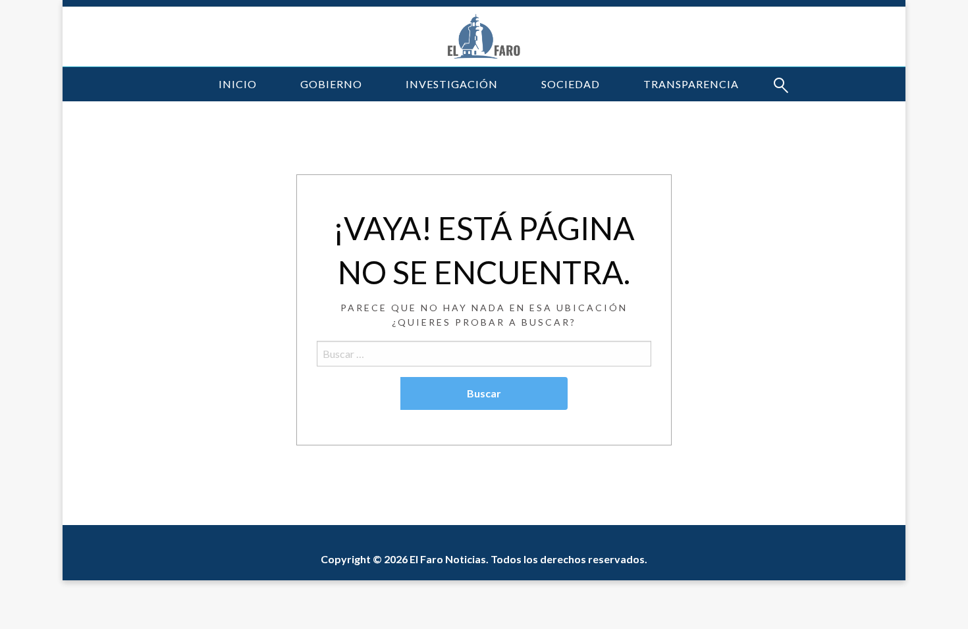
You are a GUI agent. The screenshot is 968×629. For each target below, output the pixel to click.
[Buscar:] (484, 353)
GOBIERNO (331, 84)
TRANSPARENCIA (691, 84)
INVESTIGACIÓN (452, 84)
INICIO (238, 84)
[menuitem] (237, 84)
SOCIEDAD (570, 84)
